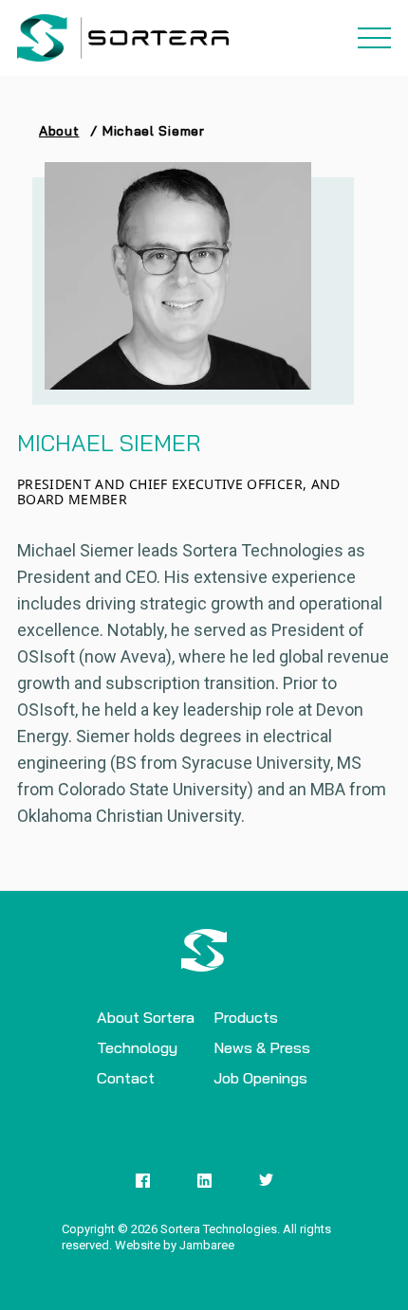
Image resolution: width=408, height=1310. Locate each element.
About (59, 130)
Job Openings (260, 1077)
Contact (126, 1077)
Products (245, 1017)
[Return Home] (126, 38)
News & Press (261, 1047)
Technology (137, 1047)
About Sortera (146, 1017)
